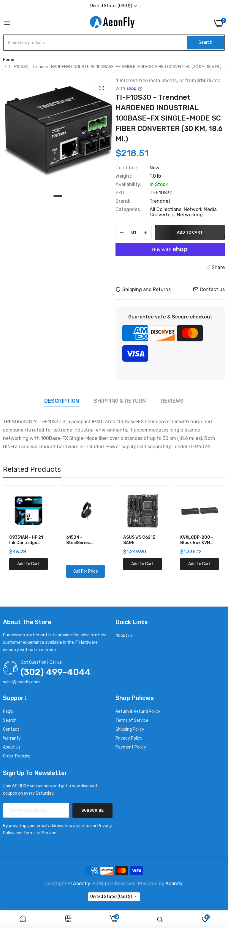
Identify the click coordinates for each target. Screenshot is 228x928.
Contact (11, 729)
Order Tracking (17, 756)
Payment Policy (130, 747)
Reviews (172, 401)
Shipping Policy (129, 729)
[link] (23, 919)
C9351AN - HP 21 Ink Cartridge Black (26, 540)
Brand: (122, 201)
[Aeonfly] (112, 23)
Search (10, 720)
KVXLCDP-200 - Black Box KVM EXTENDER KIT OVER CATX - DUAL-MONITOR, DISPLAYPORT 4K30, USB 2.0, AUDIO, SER (197, 540)
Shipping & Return (120, 401)
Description (61, 401)
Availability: (128, 184)
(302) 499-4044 (56, 672)
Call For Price (85, 571)
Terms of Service (131, 720)
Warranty (12, 738)
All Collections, (167, 209)
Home (8, 59)
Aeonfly (81, 883)
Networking (190, 215)
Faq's (8, 711)
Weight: (123, 176)
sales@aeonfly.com (21, 682)
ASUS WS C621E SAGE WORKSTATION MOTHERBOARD (139, 540)
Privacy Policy (128, 738)
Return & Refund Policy (137, 711)
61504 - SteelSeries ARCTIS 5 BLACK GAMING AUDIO (83, 540)
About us (124, 635)
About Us (11, 747)
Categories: (128, 209)
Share (218, 267)
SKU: (120, 193)
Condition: (127, 168)
